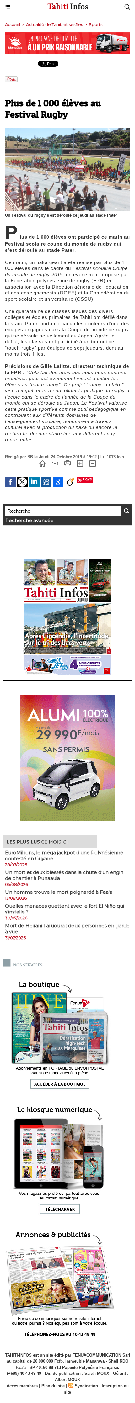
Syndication (86, 1386)
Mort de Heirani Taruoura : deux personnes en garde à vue (67, 928)
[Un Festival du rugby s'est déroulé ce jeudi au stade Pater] (67, 131)
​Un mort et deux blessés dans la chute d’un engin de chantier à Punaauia (64, 875)
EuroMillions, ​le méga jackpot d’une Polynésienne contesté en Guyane (64, 855)
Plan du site (53, 1386)
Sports (95, 24)
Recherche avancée (29, 520)
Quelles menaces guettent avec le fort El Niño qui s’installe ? (64, 909)
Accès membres (22, 1386)
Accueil (12, 24)
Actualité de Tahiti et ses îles (54, 24)
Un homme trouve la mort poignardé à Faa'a (58, 892)
